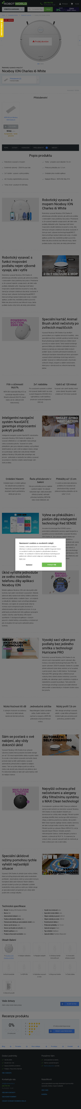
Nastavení (29, 565)
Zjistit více (22, 559)
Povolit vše (52, 565)
